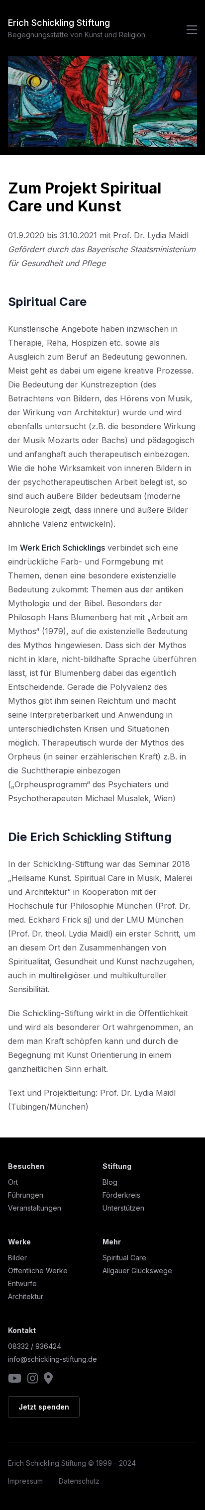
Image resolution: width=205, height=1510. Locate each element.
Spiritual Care (124, 1257)
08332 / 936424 (34, 1346)
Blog (109, 1182)
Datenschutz (79, 1481)
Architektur (25, 1296)
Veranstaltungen (34, 1208)
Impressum (25, 1481)
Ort (13, 1182)
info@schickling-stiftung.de (52, 1359)
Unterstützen (123, 1208)
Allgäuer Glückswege (137, 1270)
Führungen (25, 1195)
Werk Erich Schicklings (62, 548)
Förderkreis (121, 1195)
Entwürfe (22, 1283)
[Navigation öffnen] (189, 30)
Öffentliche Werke (38, 1270)
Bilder (17, 1257)
